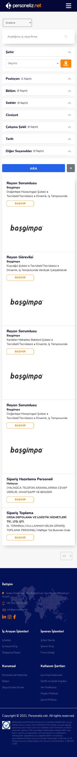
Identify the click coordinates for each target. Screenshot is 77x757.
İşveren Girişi (47, 646)
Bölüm (16, 91)
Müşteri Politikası (49, 693)
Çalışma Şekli (22, 127)
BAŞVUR (20, 203)
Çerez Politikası (49, 699)
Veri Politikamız (49, 687)
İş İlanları (6, 640)
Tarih (9, 139)
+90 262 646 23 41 (16, 603)
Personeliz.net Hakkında (14, 675)
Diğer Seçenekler (25, 151)
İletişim (5, 681)
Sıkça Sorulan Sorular (13, 687)
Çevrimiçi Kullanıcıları (51, 675)
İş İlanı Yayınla (48, 640)
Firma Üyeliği (47, 652)
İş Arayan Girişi (10, 646)
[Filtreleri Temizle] (71, 168)
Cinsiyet (12, 115)
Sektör (17, 103)
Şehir (10, 52)
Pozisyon (19, 79)
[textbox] (32, 63)
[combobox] (33, 64)
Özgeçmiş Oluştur (11, 652)
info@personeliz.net (17, 609)
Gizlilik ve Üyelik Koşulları (54, 681)
